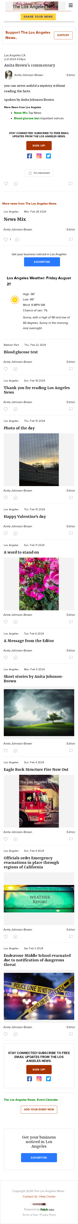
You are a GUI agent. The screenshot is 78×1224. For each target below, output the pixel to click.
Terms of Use (30, 1214)
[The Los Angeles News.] (35, 5)
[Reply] (16, 183)
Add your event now (39, 1109)
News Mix (15, 219)
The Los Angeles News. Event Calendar (31, 1100)
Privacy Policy (48, 1214)
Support (63, 35)
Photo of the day (19, 428)
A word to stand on (21, 552)
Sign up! (39, 145)
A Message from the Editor (29, 640)
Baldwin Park (11, 345)
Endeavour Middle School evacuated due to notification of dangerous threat (37, 960)
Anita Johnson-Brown (28, 75)
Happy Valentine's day (25, 516)
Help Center (47, 1196)
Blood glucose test (21, 352)
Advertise (42, 262)
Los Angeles (11, 211)
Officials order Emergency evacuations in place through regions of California (31, 862)
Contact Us (30, 1196)
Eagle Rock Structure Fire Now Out (36, 769)
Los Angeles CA (15, 55)
